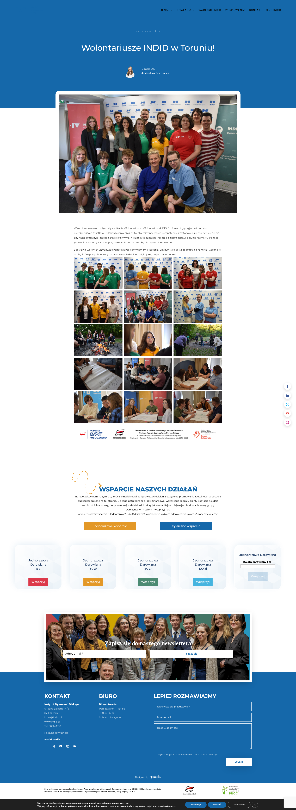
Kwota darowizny (257, 562)
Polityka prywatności (56, 732)
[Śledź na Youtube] (287, 413)
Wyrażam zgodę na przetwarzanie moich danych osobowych (188, 754)
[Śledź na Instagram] (287, 422)
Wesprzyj (38, 582)
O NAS (165, 10)
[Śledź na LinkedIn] (287, 395)
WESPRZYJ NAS (235, 10)
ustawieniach (167, 806)
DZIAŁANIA (184, 10)
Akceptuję (195, 804)
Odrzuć (217, 804)
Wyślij (239, 761)
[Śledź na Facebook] (287, 386)
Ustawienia (239, 804)
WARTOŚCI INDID (210, 10)
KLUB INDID (273, 10)
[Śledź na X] (287, 404)
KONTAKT (255, 10)
